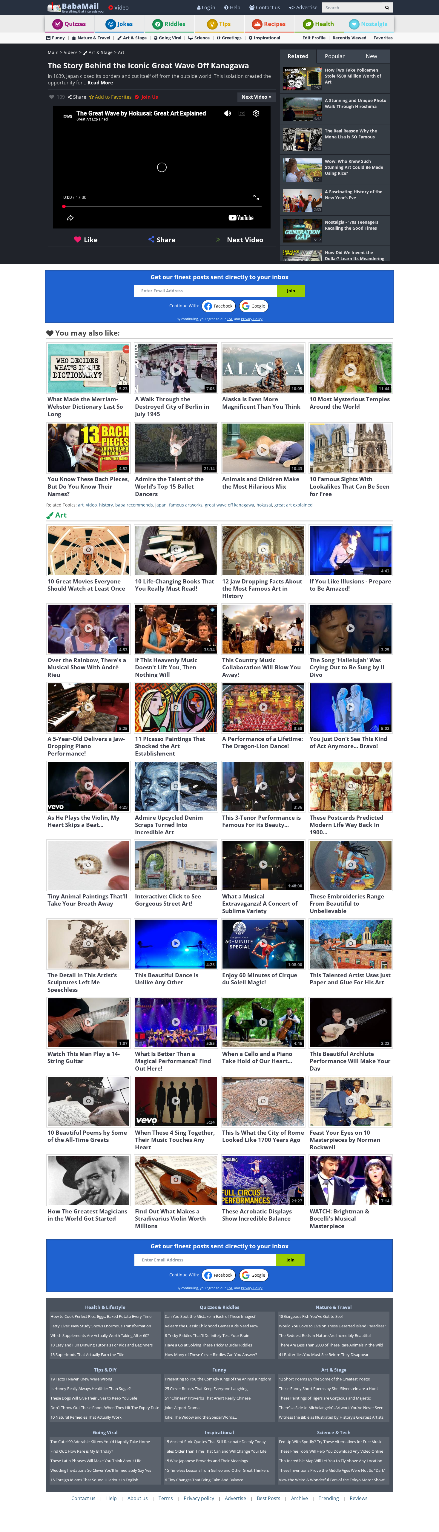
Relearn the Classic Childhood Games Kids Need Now (211, 1326)
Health (324, 24)
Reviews (359, 1498)
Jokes (125, 24)
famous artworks (185, 505)
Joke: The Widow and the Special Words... (201, 1417)
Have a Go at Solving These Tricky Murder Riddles (208, 1345)
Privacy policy (199, 1498)
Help (235, 7)
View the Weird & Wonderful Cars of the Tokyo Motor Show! (332, 1479)
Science (202, 38)
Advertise (306, 7)
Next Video (254, 97)
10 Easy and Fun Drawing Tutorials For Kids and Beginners (101, 1345)
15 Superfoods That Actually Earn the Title (87, 1354)
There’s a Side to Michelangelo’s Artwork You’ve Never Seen (331, 1407)
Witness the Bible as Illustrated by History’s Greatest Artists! (331, 1417)
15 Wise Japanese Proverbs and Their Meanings (206, 1460)
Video (121, 7)
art (81, 505)
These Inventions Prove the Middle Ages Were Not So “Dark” (332, 1470)
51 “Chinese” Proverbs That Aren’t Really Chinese (208, 1398)
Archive (299, 1498)
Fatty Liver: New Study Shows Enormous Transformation (100, 1326)
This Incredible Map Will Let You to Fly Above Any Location (330, 1460)
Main (53, 52)
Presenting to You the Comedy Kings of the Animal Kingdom (218, 1379)
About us (138, 1498)
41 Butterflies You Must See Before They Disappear (324, 1354)
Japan (161, 505)
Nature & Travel (94, 38)
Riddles (175, 24)
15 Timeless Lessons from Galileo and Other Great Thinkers (217, 1470)
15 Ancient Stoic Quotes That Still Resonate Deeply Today (215, 1441)
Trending (329, 1498)
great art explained (293, 505)
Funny (58, 38)
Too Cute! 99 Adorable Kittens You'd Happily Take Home (100, 1441)
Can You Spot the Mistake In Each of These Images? (210, 1316)
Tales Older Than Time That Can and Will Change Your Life (215, 1451)
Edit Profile (314, 38)
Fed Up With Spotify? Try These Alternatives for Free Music (330, 1441)
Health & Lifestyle (105, 1307)
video (91, 505)
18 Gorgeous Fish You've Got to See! (311, 1316)
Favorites (383, 38)
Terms (166, 1498)
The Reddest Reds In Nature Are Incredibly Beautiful (325, 1335)
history (106, 505)
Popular (335, 56)
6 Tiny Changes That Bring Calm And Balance (204, 1479)
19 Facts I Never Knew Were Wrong (81, 1379)
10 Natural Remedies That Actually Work (86, 1417)
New (371, 56)
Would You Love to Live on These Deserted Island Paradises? (332, 1326)
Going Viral (170, 38)
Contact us (268, 7)
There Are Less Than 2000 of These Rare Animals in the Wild (331, 1345)
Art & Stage (135, 38)
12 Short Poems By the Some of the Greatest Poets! (324, 1379)
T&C (230, 318)
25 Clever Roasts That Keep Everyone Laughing (206, 1388)
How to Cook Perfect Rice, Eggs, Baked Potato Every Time (100, 1316)
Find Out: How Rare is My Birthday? (81, 1451)
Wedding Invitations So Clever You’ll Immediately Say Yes (100, 1470)
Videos (71, 52)
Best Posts (268, 1498)
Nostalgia (374, 24)
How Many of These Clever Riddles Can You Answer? (211, 1354)
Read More (100, 82)
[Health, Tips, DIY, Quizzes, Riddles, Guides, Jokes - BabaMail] (75, 7)
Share (79, 97)
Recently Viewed (349, 38)
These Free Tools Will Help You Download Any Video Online (331, 1451)
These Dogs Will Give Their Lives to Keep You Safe (93, 1398)
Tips (225, 24)
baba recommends (134, 505)
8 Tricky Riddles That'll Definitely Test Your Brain (207, 1335)
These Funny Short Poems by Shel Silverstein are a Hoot (328, 1388)
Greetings (232, 38)
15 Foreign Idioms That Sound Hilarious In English (94, 1479)
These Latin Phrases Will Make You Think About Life (95, 1460)
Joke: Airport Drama (182, 1407)
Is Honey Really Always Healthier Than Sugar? (90, 1388)
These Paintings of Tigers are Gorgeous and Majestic (325, 1398)
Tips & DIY (105, 1370)
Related (298, 56)
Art (121, 52)
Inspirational (267, 38)
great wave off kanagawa (229, 505)
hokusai (264, 505)
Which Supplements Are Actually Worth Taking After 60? (99, 1335)
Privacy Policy (252, 318)
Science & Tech (334, 1432)
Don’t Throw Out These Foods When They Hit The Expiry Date (104, 1407)
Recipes (274, 24)
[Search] (387, 7)
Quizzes (75, 24)
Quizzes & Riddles (219, 1307)
